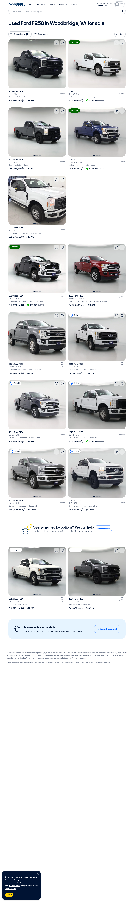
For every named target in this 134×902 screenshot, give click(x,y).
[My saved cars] (111, 4)
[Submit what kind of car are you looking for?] (122, 11)
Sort (122, 34)
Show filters (20, 34)
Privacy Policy (14, 885)
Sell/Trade (40, 4)
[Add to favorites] (62, 42)
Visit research (103, 528)
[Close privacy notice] (38, 874)
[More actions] (62, 100)
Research (63, 4)
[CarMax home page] (17, 4)
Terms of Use (10, 889)
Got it (9, 895)
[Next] (62, 64)
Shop (31, 4)
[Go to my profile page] (119, 4)
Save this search (109, 629)
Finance (51, 4)
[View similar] (56, 42)
